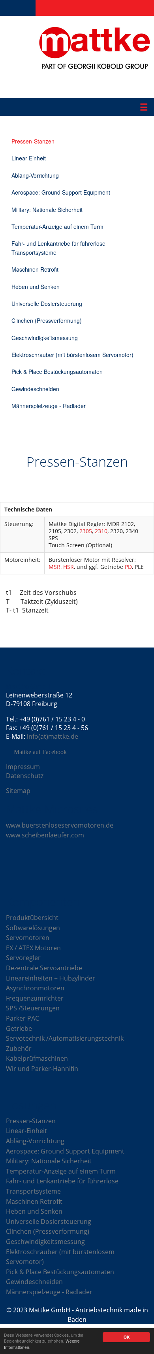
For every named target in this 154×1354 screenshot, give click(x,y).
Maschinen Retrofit (34, 269)
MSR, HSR (61, 566)
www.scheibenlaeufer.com (45, 835)
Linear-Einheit (28, 158)
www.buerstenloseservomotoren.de (59, 825)
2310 (101, 531)
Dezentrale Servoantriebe (44, 968)
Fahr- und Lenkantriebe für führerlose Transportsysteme (58, 247)
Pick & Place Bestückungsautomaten (57, 371)
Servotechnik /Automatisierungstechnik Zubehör (65, 1043)
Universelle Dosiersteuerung (46, 303)
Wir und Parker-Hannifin (42, 1068)
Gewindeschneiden (35, 389)
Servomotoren (27, 937)
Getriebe (19, 1028)
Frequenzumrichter (35, 998)
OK (127, 1337)
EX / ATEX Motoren (33, 948)
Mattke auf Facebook (40, 752)
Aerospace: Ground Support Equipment (60, 192)
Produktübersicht (32, 917)
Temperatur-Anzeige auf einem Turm (57, 226)
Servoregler (23, 957)
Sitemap (18, 790)
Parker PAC (22, 1018)
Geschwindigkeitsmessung (44, 338)
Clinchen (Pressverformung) (46, 320)
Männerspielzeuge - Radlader (48, 406)
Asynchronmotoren (35, 988)
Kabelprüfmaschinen (37, 1058)
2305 (85, 531)
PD (128, 566)
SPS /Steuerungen (33, 1008)
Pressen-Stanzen (32, 141)
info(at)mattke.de (52, 736)
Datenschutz (24, 775)
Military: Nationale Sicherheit (47, 209)
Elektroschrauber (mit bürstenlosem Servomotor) (72, 355)
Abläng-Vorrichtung (35, 175)
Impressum (23, 766)
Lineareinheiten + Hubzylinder (50, 978)
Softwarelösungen (33, 928)
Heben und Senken (35, 287)
